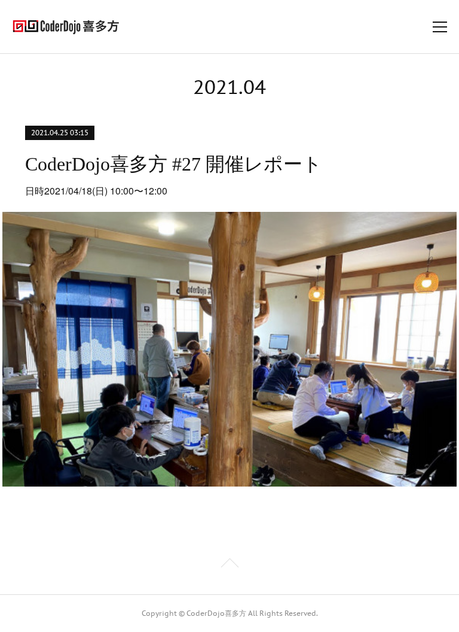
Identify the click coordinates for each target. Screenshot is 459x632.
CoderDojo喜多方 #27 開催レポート (173, 164)
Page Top (229, 565)
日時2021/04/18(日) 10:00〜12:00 (96, 191)
